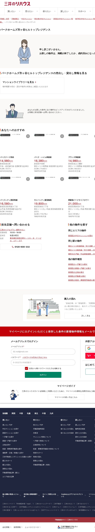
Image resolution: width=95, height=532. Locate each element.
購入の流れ (6, 465)
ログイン (43, 375)
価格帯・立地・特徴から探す (13, 453)
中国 (44, 413)
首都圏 (5, 413)
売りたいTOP (38, 425)
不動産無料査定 (39, 429)
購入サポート (7, 461)
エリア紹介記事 (8, 477)
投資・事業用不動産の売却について (46, 449)
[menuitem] (13, 11)
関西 (13, 413)
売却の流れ (37, 457)
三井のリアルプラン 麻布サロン (12, 230)
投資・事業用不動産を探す (12, 449)
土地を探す (6, 445)
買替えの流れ (7, 469)
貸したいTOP (80, 425)
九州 (51, 413)
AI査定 (35, 433)
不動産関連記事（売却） (42, 465)
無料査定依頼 (80, 429)
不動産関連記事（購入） (11, 473)
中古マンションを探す (10, 429)
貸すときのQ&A (81, 437)
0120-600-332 (22, 247)
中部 (21, 413)
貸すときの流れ (81, 433)
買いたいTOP (7, 425)
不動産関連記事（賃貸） (84, 441)
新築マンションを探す (10, 433)
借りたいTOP (65, 425)
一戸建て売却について (41, 441)
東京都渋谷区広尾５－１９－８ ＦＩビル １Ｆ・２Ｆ (25, 239)
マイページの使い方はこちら (66, 397)
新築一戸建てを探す (9, 441)
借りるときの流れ (67, 429)
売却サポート (38, 453)
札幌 (28, 413)
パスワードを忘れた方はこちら (35, 357)
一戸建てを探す (8, 437)
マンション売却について (42, 437)
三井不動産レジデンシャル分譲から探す (17, 457)
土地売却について (39, 445)
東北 (36, 413)
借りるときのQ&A (67, 433)
